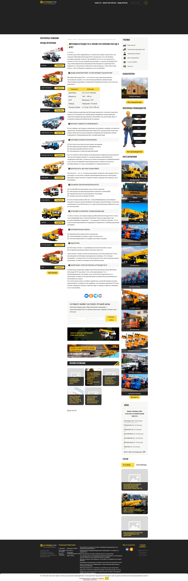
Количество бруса (134, 96)
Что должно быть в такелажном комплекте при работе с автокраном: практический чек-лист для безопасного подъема (101, 556)
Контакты (70, 550)
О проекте (62, 548)
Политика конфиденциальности (73, 553)
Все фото (134, 397)
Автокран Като (134, 265)
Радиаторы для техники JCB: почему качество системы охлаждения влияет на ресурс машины (100, 572)
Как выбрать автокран (62, 551)
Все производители (134, 152)
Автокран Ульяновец (134, 351)
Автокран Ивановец (134, 244)
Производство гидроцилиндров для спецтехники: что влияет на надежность (99, 551)
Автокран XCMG (135, 222)
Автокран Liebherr (134, 201)
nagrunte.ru (101, 580)
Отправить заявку (111, 318)
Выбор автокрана (109, 3)
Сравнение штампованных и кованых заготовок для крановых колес (101, 562)
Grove (139, 122)
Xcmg (139, 135)
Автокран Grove (135, 180)
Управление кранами (133, 53)
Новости (98, 3)
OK (107, 578)
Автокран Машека (134, 308)
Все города (52, 273)
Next (146, 87)
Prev (123, 87)
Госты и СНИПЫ (132, 62)
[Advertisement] (94, 20)
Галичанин (139, 142)
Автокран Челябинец (134, 372)
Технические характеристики (136, 49)
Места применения (133, 58)
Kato (138, 128)
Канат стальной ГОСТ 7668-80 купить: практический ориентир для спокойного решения (99, 565)
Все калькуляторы (135, 102)
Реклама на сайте (72, 548)
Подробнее (59, 65)
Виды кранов (122, 3)
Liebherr (138, 116)
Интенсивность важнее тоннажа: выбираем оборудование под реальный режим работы (99, 547)
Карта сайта (70, 555)
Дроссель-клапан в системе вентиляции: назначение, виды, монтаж (100, 569)
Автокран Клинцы (134, 286)
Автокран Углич (134, 329)
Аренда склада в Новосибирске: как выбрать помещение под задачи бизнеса (101, 559)
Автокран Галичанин (134, 393)
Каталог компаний (62, 554)
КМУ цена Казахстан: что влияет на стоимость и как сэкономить (99, 567)
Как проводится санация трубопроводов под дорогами (96, 554)
